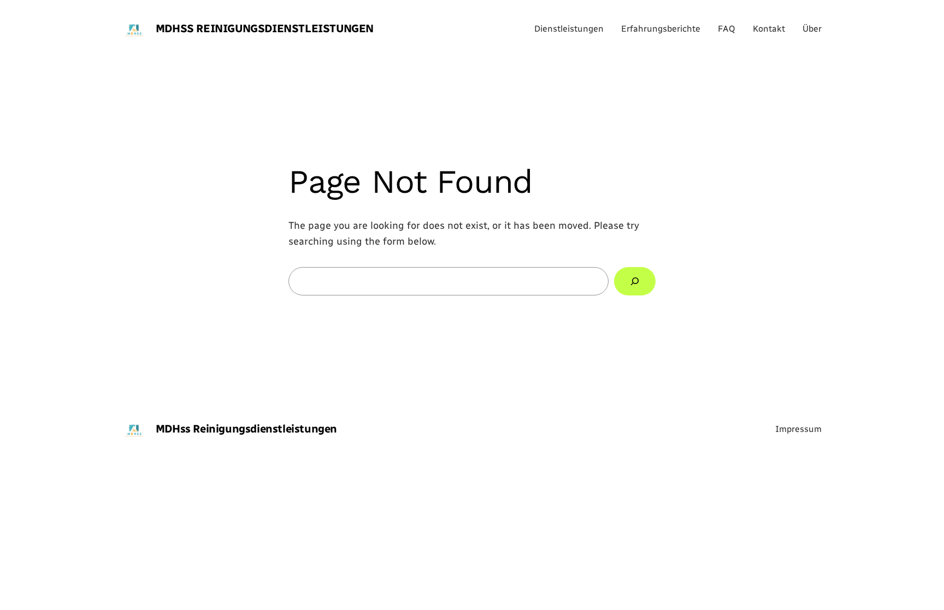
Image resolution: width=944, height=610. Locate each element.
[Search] (635, 281)
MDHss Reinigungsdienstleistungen (265, 28)
